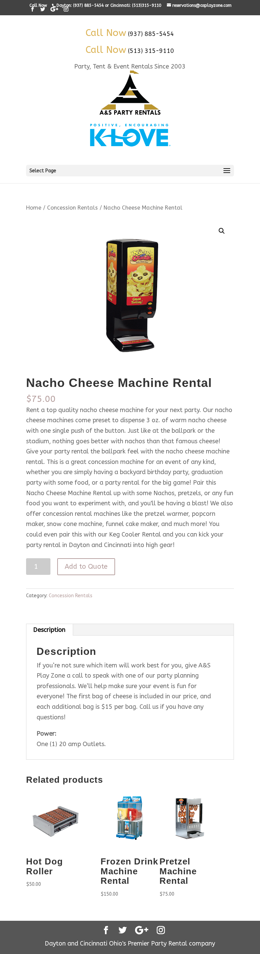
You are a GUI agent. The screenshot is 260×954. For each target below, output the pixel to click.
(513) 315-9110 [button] (151, 51)
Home (33, 208)
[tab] (49, 630)
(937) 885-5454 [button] (151, 34)
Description (49, 630)
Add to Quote (86, 566)
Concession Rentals (72, 208)
